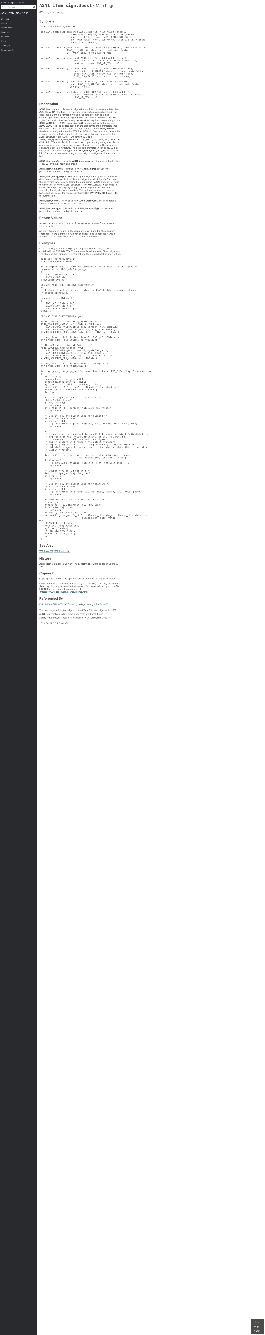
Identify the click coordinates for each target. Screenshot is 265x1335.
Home (257, 1322)
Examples (5, 32)
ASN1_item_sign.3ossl (15, 13)
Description (6, 23)
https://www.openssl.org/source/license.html (64, 591)
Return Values (7, 28)
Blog (256, 1326)
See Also (5, 37)
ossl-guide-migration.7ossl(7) (93, 604)
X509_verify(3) (62, 551)
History (4, 41)
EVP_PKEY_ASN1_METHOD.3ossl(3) (57, 604)
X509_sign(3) (46, 551)
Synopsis (5, 19)
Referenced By (7, 50)
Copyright (5, 45)
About (257, 1330)
